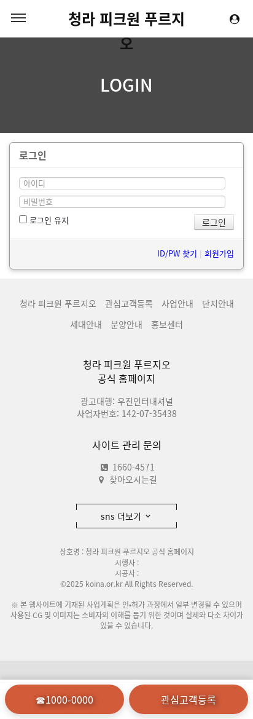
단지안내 (218, 303)
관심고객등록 (129, 303)
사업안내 (177, 303)
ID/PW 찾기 (177, 253)
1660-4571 (132, 467)
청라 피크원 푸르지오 (126, 19)
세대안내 (86, 324)
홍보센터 (167, 324)
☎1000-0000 (64, 699)
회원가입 (219, 253)
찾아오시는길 (133, 479)
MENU (18, 18)
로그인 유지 (48, 220)
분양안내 (126, 324)
